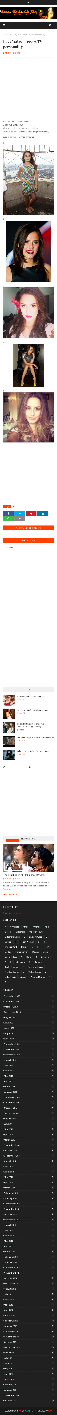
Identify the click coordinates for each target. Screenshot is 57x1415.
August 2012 (28, 1288)
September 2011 (29, 1347)
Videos (23, 977)
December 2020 (28, 996)
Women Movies (38, 977)
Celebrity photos (12, 937)
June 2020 (28, 1028)
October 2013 (28, 1214)
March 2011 (28, 1379)
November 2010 (28, 1395)
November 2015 (28, 1102)
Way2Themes (31, 1411)
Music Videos (12, 840)
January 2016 (28, 1092)
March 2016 (28, 1086)
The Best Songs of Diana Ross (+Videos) (24, 874)
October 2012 (28, 1278)
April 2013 (28, 1246)
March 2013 (28, 1251)
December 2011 (28, 1331)
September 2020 (28, 1012)
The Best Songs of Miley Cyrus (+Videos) (35, 737)
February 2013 (28, 1256)
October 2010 (29, 1400)
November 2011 (29, 1336)
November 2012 (28, 1272)
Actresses (14, 927)
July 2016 (28, 1065)
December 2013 (28, 1203)
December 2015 (28, 1097)
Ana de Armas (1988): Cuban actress (33, 710)
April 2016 (28, 1081)
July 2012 (28, 1294)
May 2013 (28, 1241)
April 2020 (29, 1038)
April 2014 (28, 1182)
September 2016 (28, 1054)
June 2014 (28, 1171)
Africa (26, 927)
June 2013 (28, 1235)
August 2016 (28, 1060)
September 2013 (28, 1219)
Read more (8, 894)
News (28, 957)
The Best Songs (12, 972)
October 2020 (28, 1006)
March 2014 (28, 1187)
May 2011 (28, 1368)
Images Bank (11, 947)
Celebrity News (36, 932)
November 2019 (28, 1049)
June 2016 (28, 1070)
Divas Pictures (35, 937)
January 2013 (28, 1262)
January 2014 (28, 1198)
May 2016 (28, 1076)
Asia (47, 927)
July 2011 (28, 1358)
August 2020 (28, 1017)
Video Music (10, 977)
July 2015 (28, 1123)
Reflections (20, 962)
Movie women (22, 952)
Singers (38, 962)
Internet (24, 947)
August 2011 (28, 1352)
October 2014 (28, 1150)
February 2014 (28, 1193)
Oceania (45, 957)
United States (34, 972)
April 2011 (28, 1374)
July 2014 (28, 1166)
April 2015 (28, 1134)
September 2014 (28, 1155)
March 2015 (28, 1139)
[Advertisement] (28, 89)
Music (45, 952)
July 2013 (28, 1230)
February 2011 (28, 1384)
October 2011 (28, 1342)
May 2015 (28, 1129)
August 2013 (28, 1225)
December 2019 (28, 1044)
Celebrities (20, 932)
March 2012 (28, 1315)
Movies (35, 952)
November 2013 (28, 1209)
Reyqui (8, 53)
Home (6, 34)
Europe (8, 942)
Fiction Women (27, 942)
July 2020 (28, 1022)
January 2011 (28, 1390)
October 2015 (28, 1107)
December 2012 (28, 1267)
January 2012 (28, 1326)
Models (8, 952)
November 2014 (28, 1145)
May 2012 (28, 1304)
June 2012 (28, 1299)
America (37, 927)
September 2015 (28, 1113)
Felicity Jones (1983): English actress (33, 751)
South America (12, 967)
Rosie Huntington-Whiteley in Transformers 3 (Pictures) (30, 725)
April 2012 (28, 1310)
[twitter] (28, 2)
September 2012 (28, 1283)
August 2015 (28, 1118)
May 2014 (28, 1177)
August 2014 (28, 1161)
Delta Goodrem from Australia (31, 696)
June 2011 (28, 1363)
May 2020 (29, 1033)
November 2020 (28, 1001)
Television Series (35, 967)
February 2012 (29, 1320)
